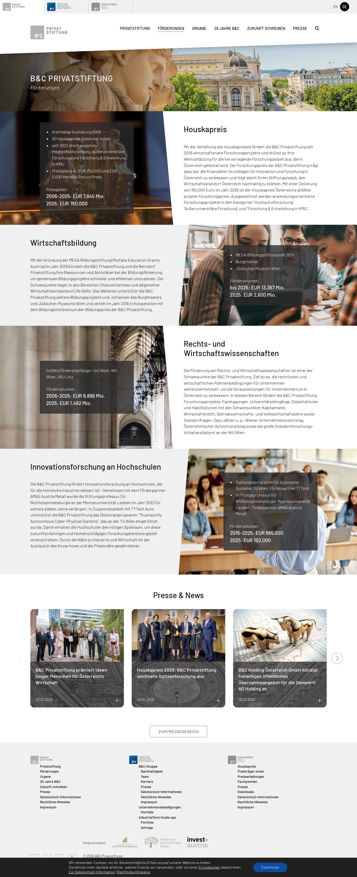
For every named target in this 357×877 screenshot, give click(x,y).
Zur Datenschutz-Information (92, 872)
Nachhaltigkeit (152, 771)
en (335, 6)
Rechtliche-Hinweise (133, 872)
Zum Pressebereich (178, 731)
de (344, 6)
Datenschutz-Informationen (60, 797)
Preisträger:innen (251, 771)
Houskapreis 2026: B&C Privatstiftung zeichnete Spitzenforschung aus (176, 673)
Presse (300, 28)
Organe (199, 28)
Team (145, 776)
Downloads (246, 792)
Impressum (48, 807)
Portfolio (147, 812)
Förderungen (171, 28)
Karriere (147, 781)
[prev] (20, 658)
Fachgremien (247, 781)
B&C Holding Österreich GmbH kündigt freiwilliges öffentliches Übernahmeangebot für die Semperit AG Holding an (278, 679)
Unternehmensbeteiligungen (160, 807)
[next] (337, 658)
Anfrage (147, 827)
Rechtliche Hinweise (55, 802)
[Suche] (317, 28)
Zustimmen (270, 867)
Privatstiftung (135, 28)
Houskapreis (247, 766)
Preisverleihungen (251, 776)
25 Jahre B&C (226, 28)
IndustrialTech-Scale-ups (157, 817)
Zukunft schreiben (266, 28)
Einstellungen (209, 867)
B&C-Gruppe (148, 766)
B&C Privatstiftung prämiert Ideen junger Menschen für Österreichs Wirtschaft (71, 676)
